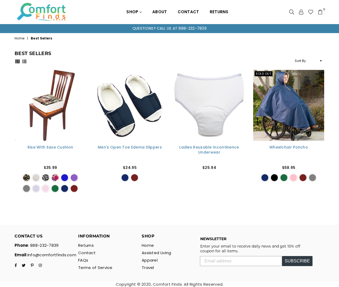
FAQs (83, 260)
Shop (133, 12)
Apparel (150, 260)
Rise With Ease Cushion (50, 147)
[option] (169, 28)
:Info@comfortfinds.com (52, 255)
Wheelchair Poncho (288, 147)
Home (19, 38)
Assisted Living (156, 252)
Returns (219, 12)
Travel (148, 267)
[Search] (291, 12)
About (159, 12)
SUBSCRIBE (297, 261)
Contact (188, 12)
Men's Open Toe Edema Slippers (130, 147)
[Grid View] (17, 61)
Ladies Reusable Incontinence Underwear (209, 150)
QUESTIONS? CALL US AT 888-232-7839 (169, 28)
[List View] (24, 61)
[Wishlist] (311, 12)
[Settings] (301, 12)
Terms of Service (95, 267)
